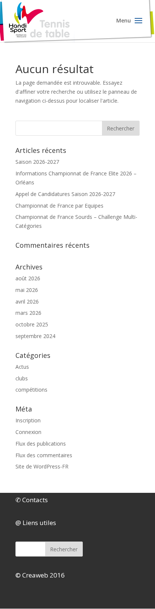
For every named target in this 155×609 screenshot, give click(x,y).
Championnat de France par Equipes (59, 205)
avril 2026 (27, 301)
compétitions (31, 389)
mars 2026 (28, 312)
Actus (22, 366)
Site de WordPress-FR (41, 466)
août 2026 (27, 278)
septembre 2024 (35, 336)
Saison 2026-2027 (37, 161)
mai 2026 (26, 289)
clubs (21, 378)
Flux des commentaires (43, 455)
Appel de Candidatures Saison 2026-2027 (65, 194)
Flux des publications (40, 443)
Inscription (28, 420)
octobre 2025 (31, 324)
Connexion (28, 431)
